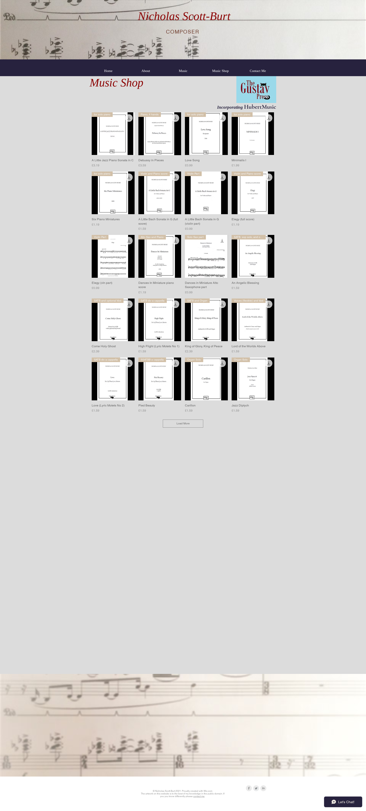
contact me (199, 796)
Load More (183, 423)
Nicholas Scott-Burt (184, 16)
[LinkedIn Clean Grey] (263, 788)
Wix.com (208, 791)
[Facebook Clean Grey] (249, 788)
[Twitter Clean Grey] (256, 788)
